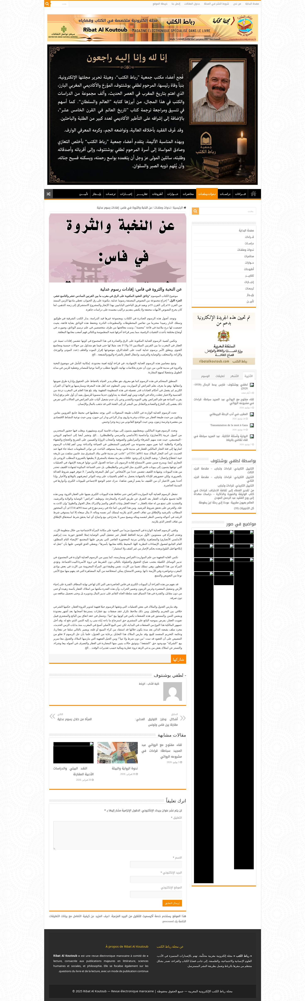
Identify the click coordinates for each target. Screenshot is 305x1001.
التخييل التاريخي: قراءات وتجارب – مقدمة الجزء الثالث (224, 470)
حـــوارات (172, 193)
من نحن (237, 3)
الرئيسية (178, 207)
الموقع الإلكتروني (171, 887)
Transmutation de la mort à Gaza (229, 425)
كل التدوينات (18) (244, 508)
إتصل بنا (176, 3)
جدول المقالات (192, 3)
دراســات (225, 193)
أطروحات (157, 193)
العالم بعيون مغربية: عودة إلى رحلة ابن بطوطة (226, 502)
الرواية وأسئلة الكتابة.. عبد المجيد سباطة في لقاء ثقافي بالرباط (221, 438)
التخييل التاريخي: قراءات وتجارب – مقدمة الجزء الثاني (224, 478)
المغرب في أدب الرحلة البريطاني (229, 414)
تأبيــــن (83, 193)
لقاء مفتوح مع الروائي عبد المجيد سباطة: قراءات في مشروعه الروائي (162, 750)
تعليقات (220, 376)
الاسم (177, 857)
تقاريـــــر (142, 193)
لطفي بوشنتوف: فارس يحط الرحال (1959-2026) (221, 386)
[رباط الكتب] (152, 27)
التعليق (176, 817)
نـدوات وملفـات (207, 193)
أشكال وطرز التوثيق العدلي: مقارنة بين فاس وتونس (156, 720)
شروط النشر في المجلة (216, 3)
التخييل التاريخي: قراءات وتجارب (236, 485)
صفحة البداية (252, 3)
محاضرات (188, 193)
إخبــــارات (126, 193)
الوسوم (205, 376)
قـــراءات (240, 193)
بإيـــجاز (97, 193)
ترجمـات (111, 193)
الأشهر (235, 376)
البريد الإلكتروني (171, 872)
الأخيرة (249, 376)
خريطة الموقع (160, 3)
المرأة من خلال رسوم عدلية (74, 717)
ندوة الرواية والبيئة (125, 768)
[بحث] (47, 4)
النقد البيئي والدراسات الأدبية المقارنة (73, 771)
